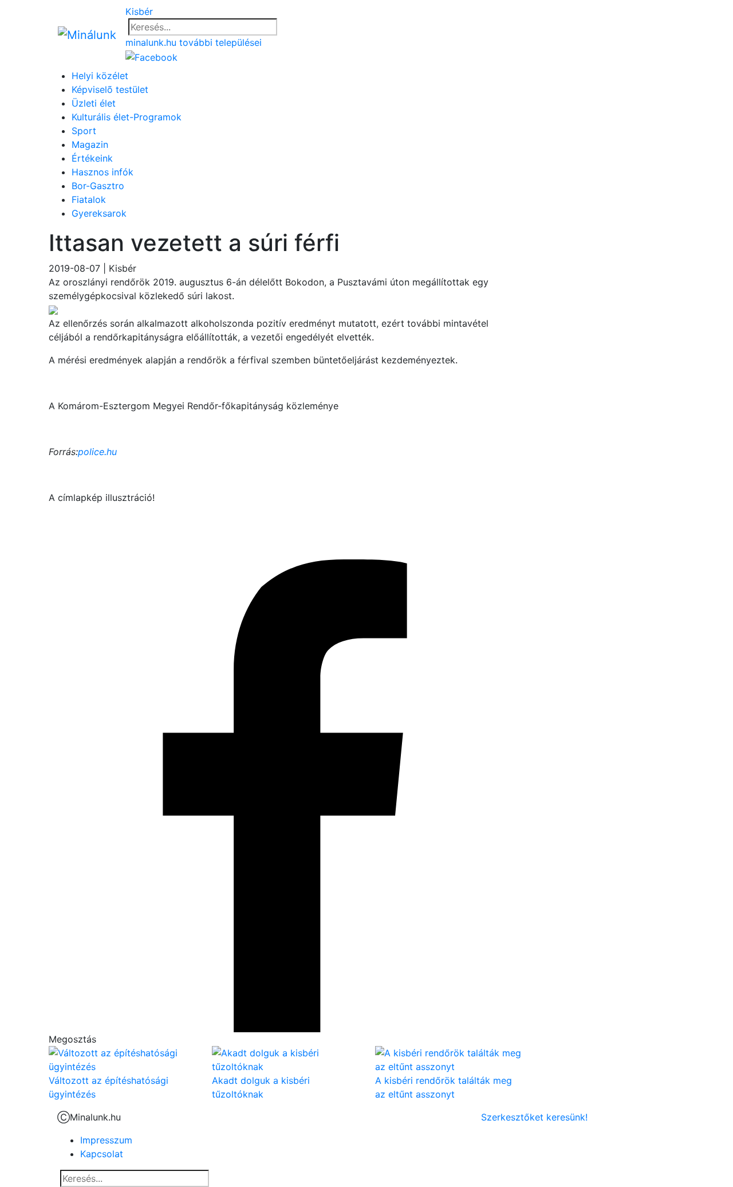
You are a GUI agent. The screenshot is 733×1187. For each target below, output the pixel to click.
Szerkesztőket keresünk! (534, 1117)
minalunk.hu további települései (193, 42)
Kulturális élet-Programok (127, 117)
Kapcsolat (101, 1153)
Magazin (90, 144)
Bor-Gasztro (98, 185)
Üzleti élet (94, 103)
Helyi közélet (100, 75)
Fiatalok (89, 199)
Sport (84, 130)
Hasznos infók (102, 172)
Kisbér (139, 11)
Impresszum (106, 1140)
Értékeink (92, 158)
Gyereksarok (99, 213)
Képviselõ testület (110, 89)
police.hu (97, 451)
